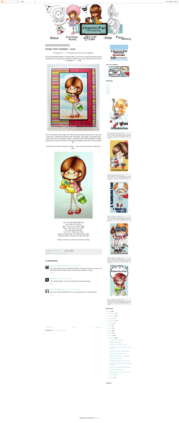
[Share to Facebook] (71, 251)
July (110, 325)
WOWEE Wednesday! (115, 342)
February (112, 338)
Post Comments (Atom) (59, 330)
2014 (109, 311)
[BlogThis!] (67, 251)
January (111, 377)
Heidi (107, 92)
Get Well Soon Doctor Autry (116, 369)
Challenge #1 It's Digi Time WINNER (119, 367)
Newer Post (49, 327)
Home (74, 327)
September (112, 321)
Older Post (98, 327)
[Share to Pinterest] (73, 251)
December (112, 313)
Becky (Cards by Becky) (57, 266)
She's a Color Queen (56, 289)
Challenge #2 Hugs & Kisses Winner (119, 351)
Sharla (52, 278)
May (110, 330)
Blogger (97, 418)
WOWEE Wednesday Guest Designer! (120, 372)
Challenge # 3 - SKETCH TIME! (118, 344)
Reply (51, 273)
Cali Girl (76, 60)
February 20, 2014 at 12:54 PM (63, 278)
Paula (107, 89)
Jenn (107, 85)
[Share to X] (69, 251)
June (110, 328)
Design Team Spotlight (115, 358)
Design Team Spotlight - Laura (117, 353)
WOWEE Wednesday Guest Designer (119, 356)
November (112, 316)
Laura (65, 53)
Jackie (108, 90)
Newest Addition (113, 374)
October (111, 318)
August (111, 323)
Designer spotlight (58, 253)
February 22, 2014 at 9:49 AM (71, 289)
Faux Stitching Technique (116, 340)
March (111, 335)
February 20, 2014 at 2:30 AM (73, 266)
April (110, 333)
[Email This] (65, 251)
